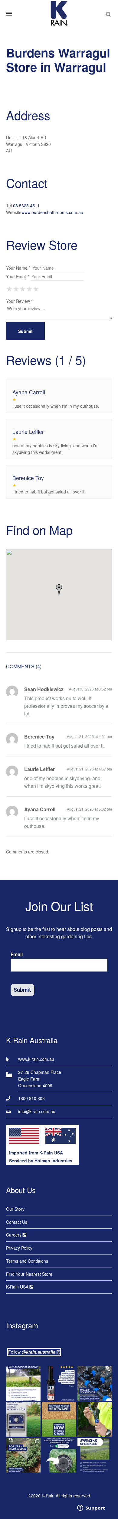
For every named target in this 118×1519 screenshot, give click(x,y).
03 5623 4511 (26, 205)
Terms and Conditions (27, 1261)
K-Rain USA (18, 1287)
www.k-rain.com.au (36, 1059)
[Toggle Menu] (9, 13)
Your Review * (19, 301)
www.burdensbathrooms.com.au (52, 212)
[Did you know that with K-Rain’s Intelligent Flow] (59, 1455)
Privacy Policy (19, 1248)
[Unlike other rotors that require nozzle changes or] (23, 1383)
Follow (31, 1352)
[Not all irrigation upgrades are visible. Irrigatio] (94, 1383)
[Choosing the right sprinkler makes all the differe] (23, 1455)
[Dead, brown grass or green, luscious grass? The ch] (59, 1419)
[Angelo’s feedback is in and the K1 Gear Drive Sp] (59, 1383)
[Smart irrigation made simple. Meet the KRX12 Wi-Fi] (23, 1419)
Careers (14, 1235)
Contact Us (16, 1222)
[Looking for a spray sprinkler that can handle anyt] (94, 1455)
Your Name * (18, 268)
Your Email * (17, 276)
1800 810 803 (31, 1098)
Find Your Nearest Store (29, 1274)
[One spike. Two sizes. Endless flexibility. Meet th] (94, 1419)
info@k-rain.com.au (36, 1111)
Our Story (15, 1209)
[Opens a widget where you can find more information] (91, 1508)
